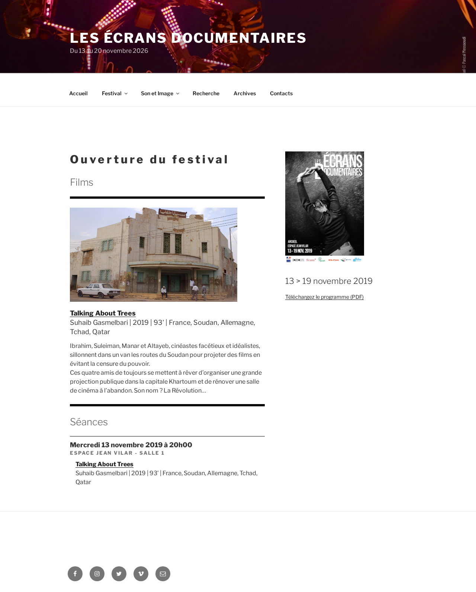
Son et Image (157, 93)
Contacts (281, 93)
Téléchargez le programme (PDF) (324, 297)
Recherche (206, 93)
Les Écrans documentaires (188, 38)
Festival (112, 93)
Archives (245, 93)
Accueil (78, 93)
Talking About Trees (103, 313)
